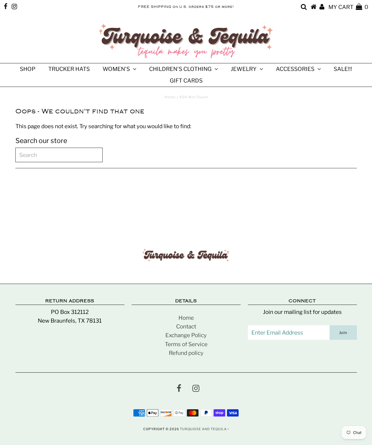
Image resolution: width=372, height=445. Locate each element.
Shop (27, 69)
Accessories (295, 69)
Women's (116, 69)
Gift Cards (186, 80)
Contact (186, 326)
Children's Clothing (180, 69)
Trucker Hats (69, 69)
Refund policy (186, 353)
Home (170, 97)
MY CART (348, 7)
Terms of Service (186, 344)
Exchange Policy (186, 335)
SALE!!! (343, 69)
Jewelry (244, 69)
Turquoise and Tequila (203, 429)
